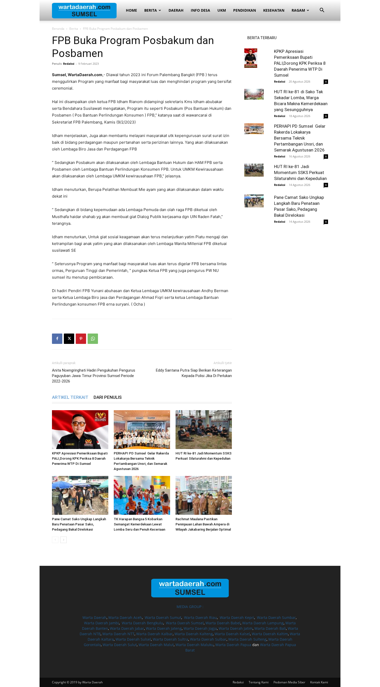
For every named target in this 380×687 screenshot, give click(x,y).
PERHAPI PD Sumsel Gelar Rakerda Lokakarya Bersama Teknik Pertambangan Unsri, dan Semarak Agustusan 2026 (299, 138)
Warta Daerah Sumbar (276, 617)
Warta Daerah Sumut (163, 617)
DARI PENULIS (108, 397)
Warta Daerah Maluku (195, 644)
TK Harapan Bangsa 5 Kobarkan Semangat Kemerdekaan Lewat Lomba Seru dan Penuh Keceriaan (139, 524)
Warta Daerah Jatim (236, 628)
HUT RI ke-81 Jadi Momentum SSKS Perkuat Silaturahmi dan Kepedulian (300, 172)
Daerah (176, 10)
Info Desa (200, 10)
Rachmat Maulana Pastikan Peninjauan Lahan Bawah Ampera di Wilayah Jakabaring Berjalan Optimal (203, 524)
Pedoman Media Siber (289, 682)
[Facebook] (57, 339)
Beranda (58, 28)
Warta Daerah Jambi (101, 622)
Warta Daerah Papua (233, 644)
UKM (221, 10)
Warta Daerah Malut (156, 644)
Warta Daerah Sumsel (185, 622)
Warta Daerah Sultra (170, 639)
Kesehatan (273, 10)
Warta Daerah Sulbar (208, 639)
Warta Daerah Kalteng (193, 633)
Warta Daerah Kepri (237, 617)
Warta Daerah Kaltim (270, 633)
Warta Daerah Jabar (127, 628)
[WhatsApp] (93, 339)
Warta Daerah (94, 617)
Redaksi (68, 64)
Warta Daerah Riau (200, 617)
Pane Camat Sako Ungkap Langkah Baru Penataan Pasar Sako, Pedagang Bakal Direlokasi (79, 524)
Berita (150, 10)
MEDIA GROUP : (190, 606)
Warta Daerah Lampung (263, 622)
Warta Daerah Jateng (164, 628)
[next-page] (63, 540)
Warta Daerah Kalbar (154, 633)
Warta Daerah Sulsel (133, 639)
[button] (322, 10)
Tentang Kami (259, 682)
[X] (69, 339)
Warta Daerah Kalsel (232, 633)
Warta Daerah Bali (270, 628)
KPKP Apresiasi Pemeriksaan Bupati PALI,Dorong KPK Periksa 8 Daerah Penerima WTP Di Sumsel (80, 458)
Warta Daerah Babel (223, 622)
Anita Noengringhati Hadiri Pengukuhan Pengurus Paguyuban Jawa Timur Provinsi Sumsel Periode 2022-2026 (93, 376)
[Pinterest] (81, 339)
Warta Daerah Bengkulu (142, 622)
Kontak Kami (319, 682)
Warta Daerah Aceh (125, 617)
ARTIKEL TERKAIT (70, 397)
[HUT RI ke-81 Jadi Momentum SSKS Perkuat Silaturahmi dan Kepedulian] (204, 429)
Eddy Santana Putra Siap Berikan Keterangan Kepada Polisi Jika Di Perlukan (194, 373)
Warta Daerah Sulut (120, 644)
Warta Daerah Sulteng (247, 639)
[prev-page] (55, 540)
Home (131, 10)
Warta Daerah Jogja (200, 628)
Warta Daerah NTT (118, 633)
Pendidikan (244, 10)
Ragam (298, 10)
